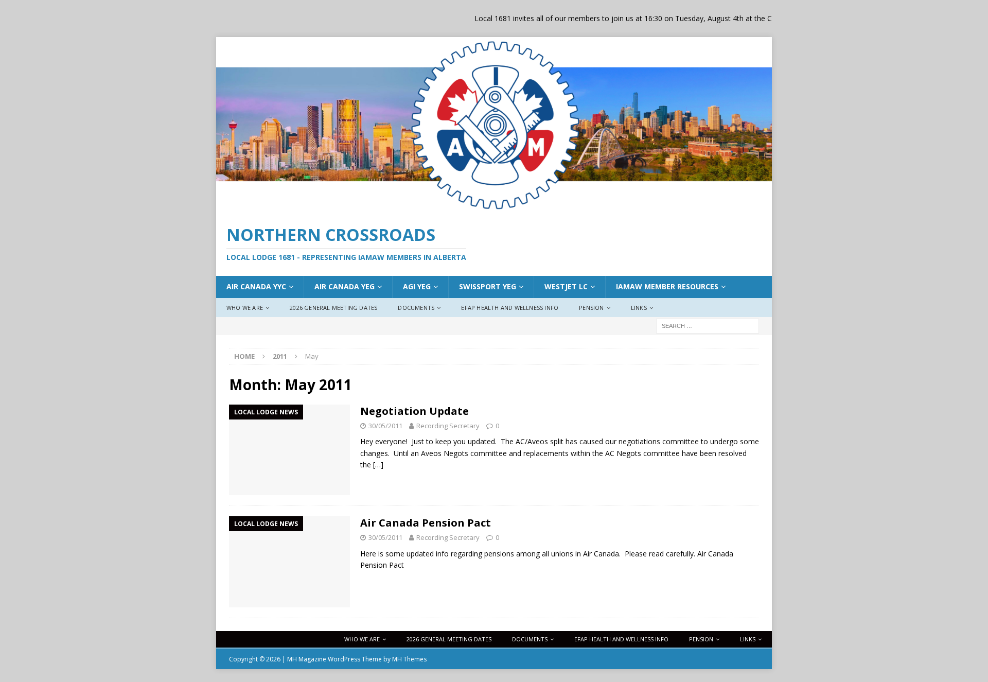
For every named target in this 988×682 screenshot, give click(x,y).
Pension (591, 307)
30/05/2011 (385, 425)
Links (639, 307)
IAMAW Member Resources (667, 286)
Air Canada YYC (256, 286)
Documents (416, 307)
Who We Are (244, 307)
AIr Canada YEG (344, 286)
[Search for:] (707, 325)
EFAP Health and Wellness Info (509, 307)
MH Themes (409, 659)
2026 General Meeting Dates (333, 307)
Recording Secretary (448, 425)
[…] (378, 464)
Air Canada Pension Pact (425, 523)
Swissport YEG (487, 286)
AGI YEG (417, 286)
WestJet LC (566, 286)
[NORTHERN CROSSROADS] (494, 208)
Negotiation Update (414, 411)
